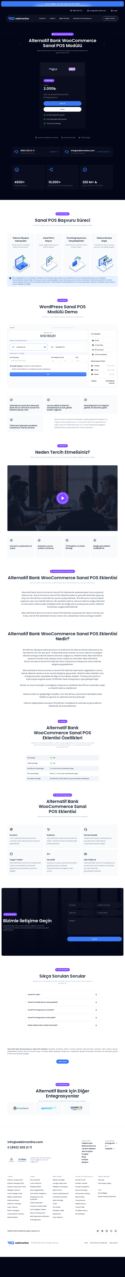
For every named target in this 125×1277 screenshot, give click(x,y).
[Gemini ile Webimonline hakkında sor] (107, 1231)
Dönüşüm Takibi (58, 1210)
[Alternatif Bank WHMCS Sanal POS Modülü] (76, 1108)
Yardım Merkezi (89, 1148)
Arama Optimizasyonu (61, 1193)
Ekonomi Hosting (81, 1190)
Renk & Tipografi (13, 1210)
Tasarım (42, 18)
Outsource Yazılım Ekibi (38, 1206)
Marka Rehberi (12, 1217)
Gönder (94, 939)
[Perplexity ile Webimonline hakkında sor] (111, 1231)
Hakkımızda (87, 1143)
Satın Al (62, 103)
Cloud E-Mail (79, 1207)
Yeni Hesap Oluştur (104, 1183)
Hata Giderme (58, 1217)
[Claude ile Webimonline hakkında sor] (102, 1231)
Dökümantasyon (13, 1200)
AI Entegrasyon (35, 1220)
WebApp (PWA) (35, 1187)
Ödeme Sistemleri (36, 1203)
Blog (84, 1157)
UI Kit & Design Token (14, 1193)
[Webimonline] (18, 18)
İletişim (85, 1162)
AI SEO (55, 1204)
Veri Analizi (56, 1207)
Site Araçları (87, 1151)
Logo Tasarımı (12, 1207)
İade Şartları (114, 1243)
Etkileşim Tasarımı (13, 1190)
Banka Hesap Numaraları (107, 1196)
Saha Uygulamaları (37, 1190)
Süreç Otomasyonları (37, 1213)
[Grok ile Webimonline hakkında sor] (116, 1231)
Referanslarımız (89, 1146)
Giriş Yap (101, 1180)
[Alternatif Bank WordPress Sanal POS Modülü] (20, 1108)
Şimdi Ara (53, 152)
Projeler (85, 1154)
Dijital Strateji (64, 18)
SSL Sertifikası (80, 1214)
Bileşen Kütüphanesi (14, 1197)
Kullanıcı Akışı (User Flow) (16, 1187)
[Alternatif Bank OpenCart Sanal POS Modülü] (48, 1108)
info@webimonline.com (25, 1142)
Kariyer (85, 1159)
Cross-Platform (35, 1183)
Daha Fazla (63, 1062)
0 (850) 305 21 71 (19, 1147)
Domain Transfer (81, 1183)
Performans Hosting (82, 1193)
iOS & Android (35, 1180)
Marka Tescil (57, 1190)
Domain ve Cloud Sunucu (82, 18)
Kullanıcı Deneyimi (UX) (15, 1183)
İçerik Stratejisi (58, 1200)
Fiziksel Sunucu (80, 1204)
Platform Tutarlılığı (14, 1204)
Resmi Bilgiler (102, 1193)
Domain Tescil (80, 1180)
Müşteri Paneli (110, 18)
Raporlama (57, 1214)
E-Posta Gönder (102, 152)
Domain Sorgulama (82, 1187)
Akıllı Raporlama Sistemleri (39, 1216)
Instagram (110, 1143)
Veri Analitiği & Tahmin (38, 1209)
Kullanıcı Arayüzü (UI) (15, 1180)
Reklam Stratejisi (58, 1180)
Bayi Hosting (79, 1197)
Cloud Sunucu (80, 1200)
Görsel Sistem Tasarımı (15, 1214)
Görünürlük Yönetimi (60, 1197)
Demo (62, 109)
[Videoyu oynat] (62, 498)
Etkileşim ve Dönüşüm (60, 1187)
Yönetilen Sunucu (81, 1210)
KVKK (86, 1243)
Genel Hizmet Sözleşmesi (98, 1243)
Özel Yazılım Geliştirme (38, 1193)
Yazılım (52, 18)
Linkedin (108, 1148)
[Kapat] (121, 4)
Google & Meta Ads (60, 1183)
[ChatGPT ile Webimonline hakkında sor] (98, 1231)
